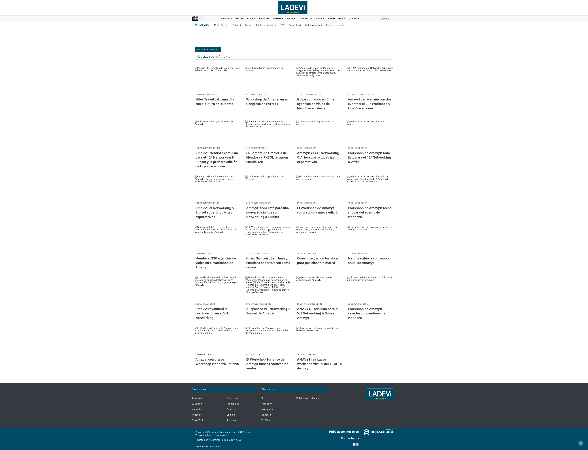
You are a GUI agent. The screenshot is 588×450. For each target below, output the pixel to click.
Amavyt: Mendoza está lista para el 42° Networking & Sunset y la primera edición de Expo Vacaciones (216, 159)
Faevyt (248, 25)
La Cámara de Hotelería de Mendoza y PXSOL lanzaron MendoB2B (267, 157)
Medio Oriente (221, 25)
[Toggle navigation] (201, 18)
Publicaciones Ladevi (307, 398)
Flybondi (236, 25)
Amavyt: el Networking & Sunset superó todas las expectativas (214, 212)
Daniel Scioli (295, 25)
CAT (283, 25)
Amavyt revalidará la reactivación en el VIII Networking (212, 313)
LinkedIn (266, 414)
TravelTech (277, 18)
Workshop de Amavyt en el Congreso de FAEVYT (267, 101)
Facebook (266, 403)
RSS (356, 444)
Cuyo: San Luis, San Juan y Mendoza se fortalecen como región (268, 262)
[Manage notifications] (580, 443)
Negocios (264, 18)
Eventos (330, 25)
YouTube (266, 420)
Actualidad (226, 18)
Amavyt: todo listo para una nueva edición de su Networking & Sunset (267, 212)
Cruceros (319, 18)
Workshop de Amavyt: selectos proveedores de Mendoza (366, 313)
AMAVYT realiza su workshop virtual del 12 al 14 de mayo (319, 363)
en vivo (341, 25)
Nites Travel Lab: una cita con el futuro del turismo (214, 101)
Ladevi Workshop (313, 25)
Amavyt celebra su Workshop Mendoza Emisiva (217, 361)
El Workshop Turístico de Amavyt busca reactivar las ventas (267, 363)
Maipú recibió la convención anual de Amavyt (369, 260)
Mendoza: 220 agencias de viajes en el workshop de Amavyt (215, 262)
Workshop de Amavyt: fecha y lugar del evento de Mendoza (370, 212)
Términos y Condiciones (208, 446)
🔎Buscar (354, 18)
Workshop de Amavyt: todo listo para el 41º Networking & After (369, 157)
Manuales (251, 18)
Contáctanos (350, 438)
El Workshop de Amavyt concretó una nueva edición (318, 210)
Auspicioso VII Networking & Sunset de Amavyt (268, 310)
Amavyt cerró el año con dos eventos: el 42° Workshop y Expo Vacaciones (369, 103)
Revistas (342, 18)
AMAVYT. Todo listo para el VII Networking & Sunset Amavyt (317, 313)
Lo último (239, 18)
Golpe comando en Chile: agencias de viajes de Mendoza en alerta (316, 103)
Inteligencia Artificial (266, 25)
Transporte (292, 18)
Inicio (201, 49)
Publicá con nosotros (344, 431)
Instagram (267, 409)
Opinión (331, 18)
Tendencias (306, 18)
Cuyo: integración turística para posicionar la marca (317, 260)
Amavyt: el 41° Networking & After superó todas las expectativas (318, 157)
